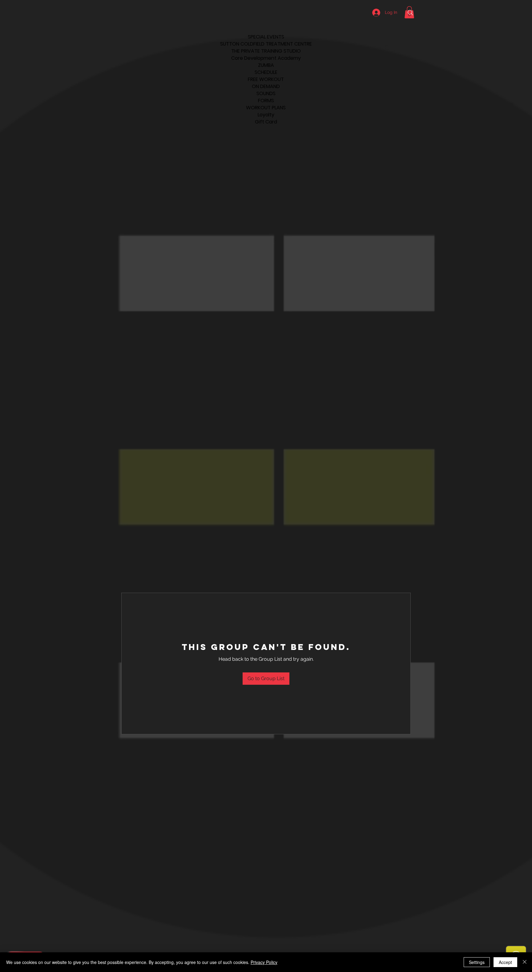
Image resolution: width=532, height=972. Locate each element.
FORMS (266, 100)
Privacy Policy (264, 962)
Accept (505, 962)
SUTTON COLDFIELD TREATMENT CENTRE (266, 43)
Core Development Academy (266, 58)
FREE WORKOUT (266, 79)
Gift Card (266, 121)
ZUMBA (266, 65)
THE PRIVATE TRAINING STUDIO (266, 50)
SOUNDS (266, 93)
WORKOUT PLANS (266, 107)
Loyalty (266, 114)
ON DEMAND (266, 86)
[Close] (524, 962)
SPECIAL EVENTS (266, 36)
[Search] (410, 12)
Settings (477, 962)
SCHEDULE (266, 72)
